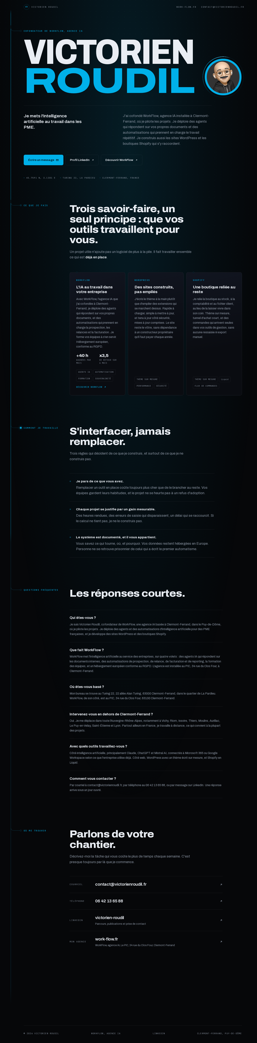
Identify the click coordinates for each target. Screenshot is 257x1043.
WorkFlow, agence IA (106, 1033)
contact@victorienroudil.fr (222, 7)
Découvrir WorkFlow (119, 159)
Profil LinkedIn (80, 159)
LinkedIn (159, 1033)
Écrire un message (41, 159)
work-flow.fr (186, 7)
